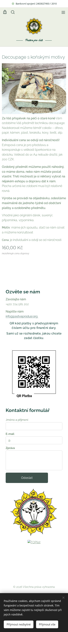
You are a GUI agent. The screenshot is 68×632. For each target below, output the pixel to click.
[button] (12, 12)
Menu (63, 12)
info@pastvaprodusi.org (22, 316)
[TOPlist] (34, 542)
